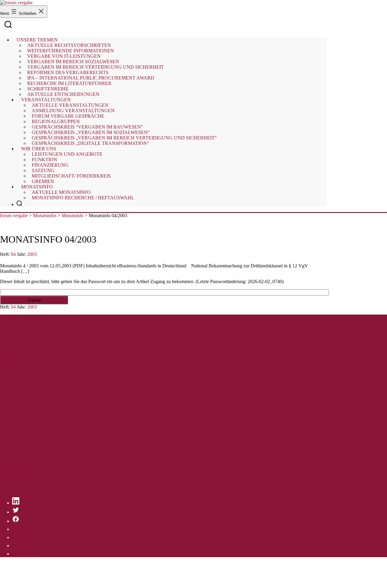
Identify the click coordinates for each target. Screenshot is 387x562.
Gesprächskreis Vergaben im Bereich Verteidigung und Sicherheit (62, 409)
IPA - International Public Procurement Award (44, 355)
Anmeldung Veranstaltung (25, 381)
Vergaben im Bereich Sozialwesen (32, 338)
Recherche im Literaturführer (27, 360)
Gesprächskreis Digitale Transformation (38, 414)
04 (13, 254)
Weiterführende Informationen (28, 328)
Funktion (8, 435)
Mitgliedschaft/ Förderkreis (71, 175)
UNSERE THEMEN (21, 317)
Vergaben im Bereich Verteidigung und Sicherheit (47, 344)
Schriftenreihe (13, 366)
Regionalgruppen (16, 392)
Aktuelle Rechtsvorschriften (26, 322)
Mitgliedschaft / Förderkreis (26, 452)
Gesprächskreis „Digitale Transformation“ (90, 143)
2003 (32, 254)
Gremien (43, 181)
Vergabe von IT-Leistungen (26, 333)
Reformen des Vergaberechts (27, 349)
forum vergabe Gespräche (24, 387)
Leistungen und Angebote (67, 154)
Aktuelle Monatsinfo (19, 473)
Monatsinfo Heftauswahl (23, 484)
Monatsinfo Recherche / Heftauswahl (83, 197)
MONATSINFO (16, 467)
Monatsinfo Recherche (21, 478)
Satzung (7, 446)
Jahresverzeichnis (16, 489)
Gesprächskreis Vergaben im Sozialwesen (40, 403)
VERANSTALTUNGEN (25, 376)
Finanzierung (12, 441)
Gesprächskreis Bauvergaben (28, 398)
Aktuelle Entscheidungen (63, 94)
